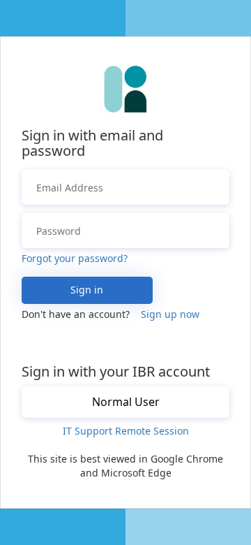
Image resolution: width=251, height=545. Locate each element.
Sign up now (170, 314)
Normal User (126, 401)
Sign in (86, 289)
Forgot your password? (75, 258)
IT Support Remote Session (126, 430)
